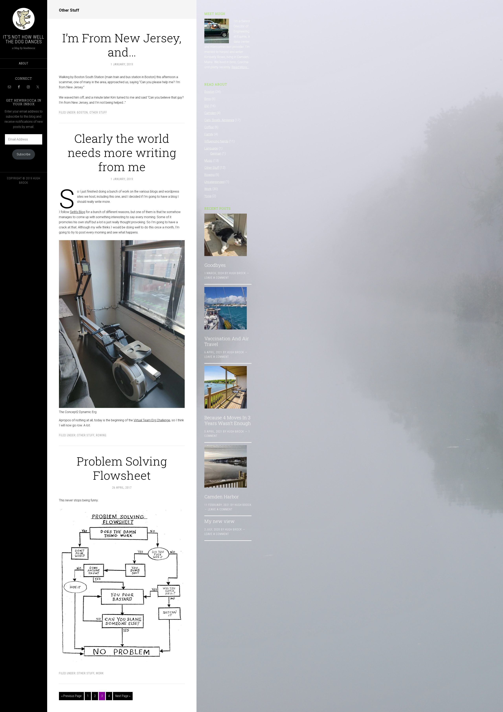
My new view (219, 521)
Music (208, 160)
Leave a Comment (216, 277)
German (215, 153)
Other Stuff (98, 112)
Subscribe (23, 154)
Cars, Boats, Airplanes (219, 120)
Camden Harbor (221, 496)
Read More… (240, 67)
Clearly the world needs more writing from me (122, 152)
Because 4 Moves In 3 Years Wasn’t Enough (227, 420)
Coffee (209, 127)
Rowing (101, 435)
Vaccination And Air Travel (226, 341)
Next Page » (122, 696)
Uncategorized (214, 182)
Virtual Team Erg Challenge (152, 420)
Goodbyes (215, 265)
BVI (206, 106)
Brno (207, 99)
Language (211, 148)
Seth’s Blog (77, 212)
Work (100, 673)
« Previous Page (71, 696)
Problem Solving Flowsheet (122, 468)
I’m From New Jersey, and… (121, 45)
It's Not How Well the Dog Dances (23, 39)
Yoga (207, 196)
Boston (82, 112)
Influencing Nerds (216, 141)
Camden (210, 113)
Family (208, 134)
